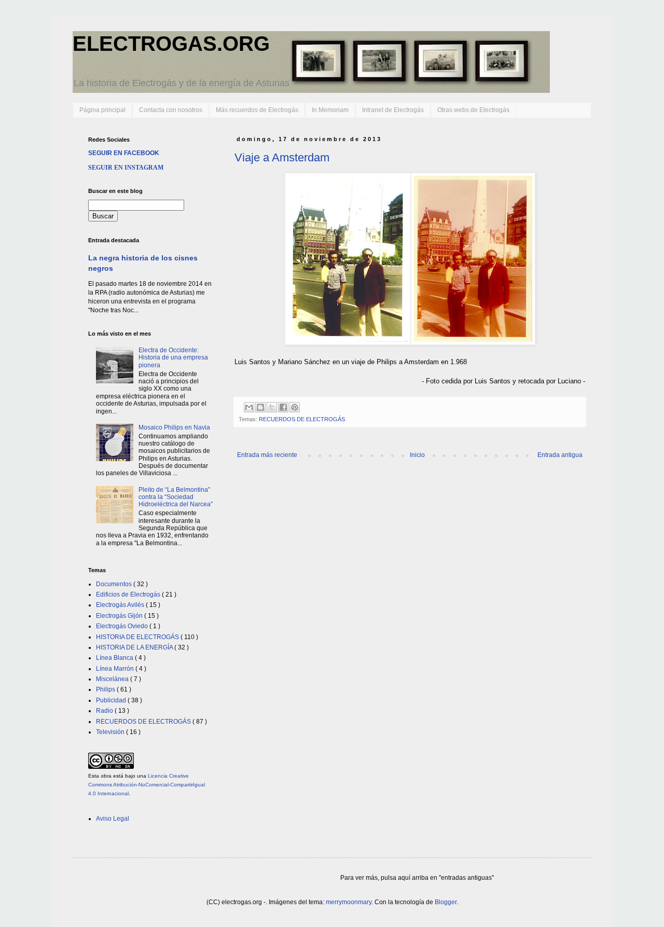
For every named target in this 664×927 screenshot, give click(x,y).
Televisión (111, 732)
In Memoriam (330, 110)
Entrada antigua (560, 455)
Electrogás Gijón (120, 615)
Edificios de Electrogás (129, 594)
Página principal (102, 110)
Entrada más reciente (267, 455)
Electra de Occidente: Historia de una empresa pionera (173, 358)
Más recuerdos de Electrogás (257, 110)
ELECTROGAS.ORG (171, 43)
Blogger (446, 902)
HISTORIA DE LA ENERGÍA (135, 647)
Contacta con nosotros (170, 110)
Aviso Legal (112, 818)
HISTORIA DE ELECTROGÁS (138, 637)
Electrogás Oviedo (122, 626)
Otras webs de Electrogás (473, 110)
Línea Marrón (115, 668)
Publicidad (112, 700)
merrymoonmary (348, 902)
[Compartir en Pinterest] (294, 407)
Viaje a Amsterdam (281, 157)
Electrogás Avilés (121, 604)
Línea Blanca (115, 657)
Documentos (114, 584)
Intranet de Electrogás (393, 110)
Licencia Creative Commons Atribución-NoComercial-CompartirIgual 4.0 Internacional (146, 784)
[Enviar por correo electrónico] (249, 407)
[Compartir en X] (272, 407)
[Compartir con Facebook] (283, 407)
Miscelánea (113, 679)
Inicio (417, 455)
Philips (106, 689)
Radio (105, 710)
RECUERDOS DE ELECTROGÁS (302, 419)
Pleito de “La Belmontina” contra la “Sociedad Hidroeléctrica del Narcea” (176, 497)
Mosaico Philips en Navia (174, 427)
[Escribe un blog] (260, 407)
